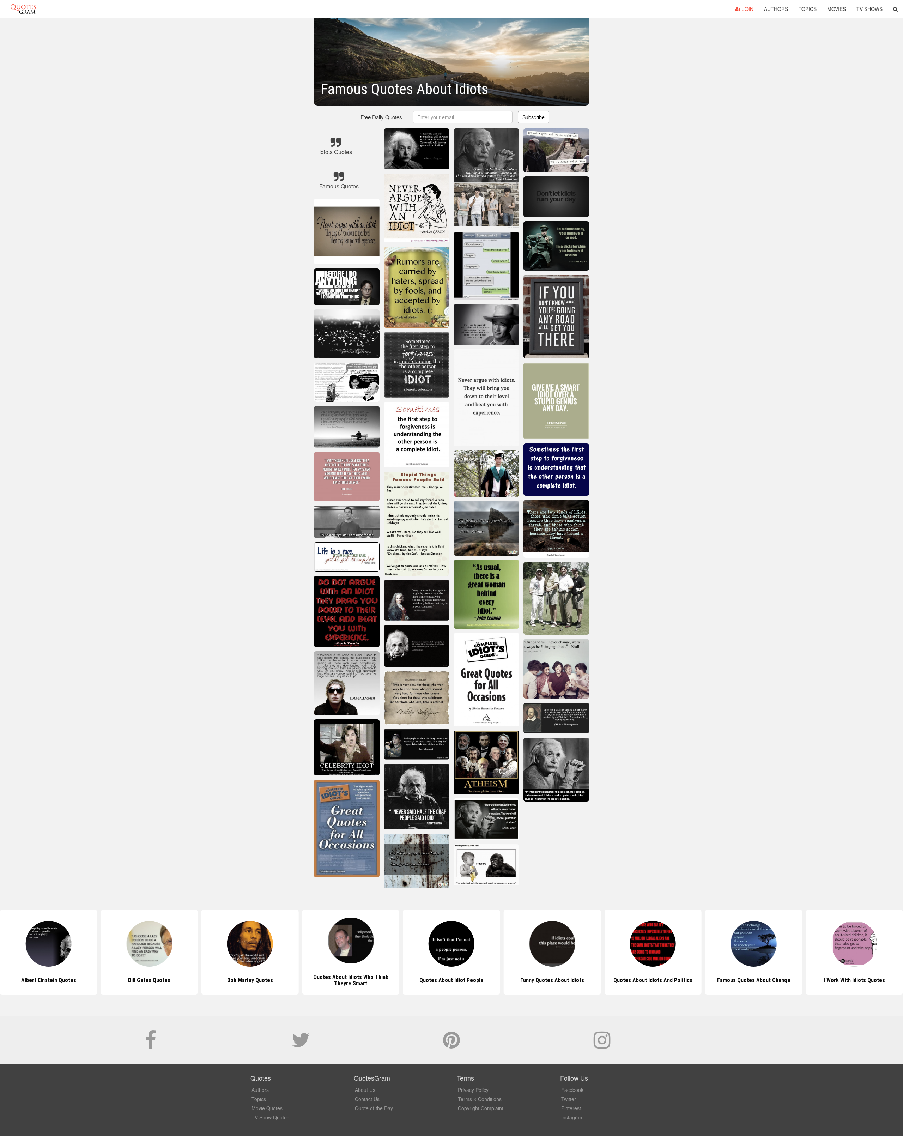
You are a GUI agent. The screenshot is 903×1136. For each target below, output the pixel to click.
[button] (895, 9)
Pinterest (571, 1108)
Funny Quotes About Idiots (451, 980)
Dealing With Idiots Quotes (854, 980)
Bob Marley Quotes (149, 980)
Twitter (568, 1098)
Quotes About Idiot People (351, 980)
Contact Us (367, 1098)
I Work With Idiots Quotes (753, 980)
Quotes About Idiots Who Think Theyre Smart (249, 980)
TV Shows (869, 8)
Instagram (572, 1117)
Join (747, 8)
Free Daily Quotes (381, 117)
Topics (808, 8)
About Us (365, 1089)
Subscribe (533, 117)
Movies (836, 8)
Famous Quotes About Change (653, 980)
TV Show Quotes (270, 1117)
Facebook (572, 1089)
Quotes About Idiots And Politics (552, 980)
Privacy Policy (473, 1089)
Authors (776, 8)
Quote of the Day (374, 1108)
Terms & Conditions (480, 1098)
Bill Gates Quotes (49, 980)
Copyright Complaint (480, 1108)
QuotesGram (23, 9)
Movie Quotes (267, 1108)
